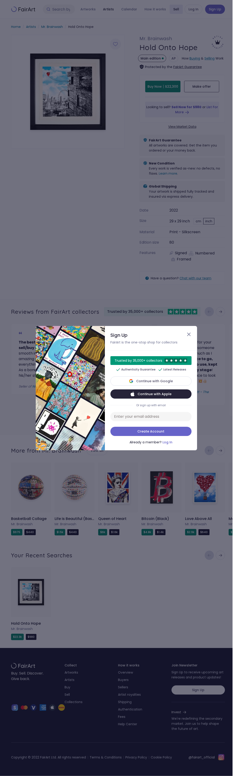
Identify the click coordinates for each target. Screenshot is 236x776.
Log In (167, 442)
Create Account (150, 431)
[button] (116, 388)
